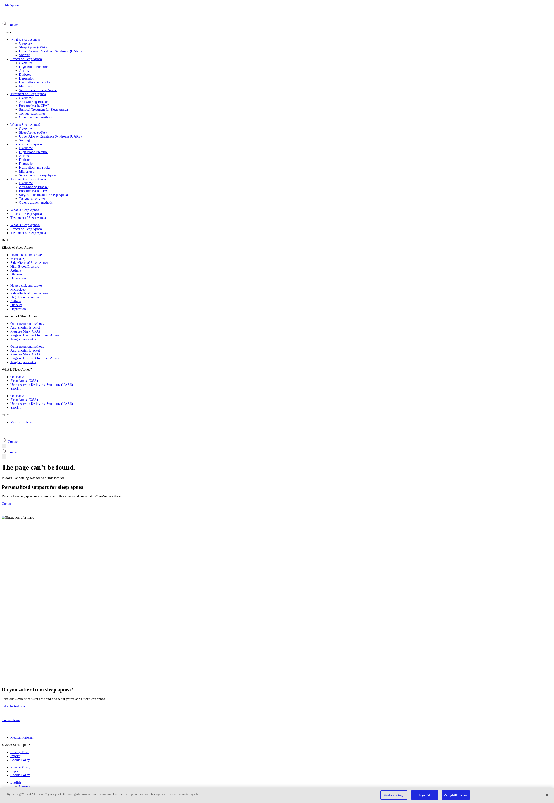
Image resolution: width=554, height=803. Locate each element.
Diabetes (25, 74)
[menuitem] (15, 782)
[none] (281, 784)
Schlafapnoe (10, 5)
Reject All (425, 795)
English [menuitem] (15, 782)
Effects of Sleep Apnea (26, 59)
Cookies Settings (394, 795)
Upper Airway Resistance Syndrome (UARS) (50, 51)
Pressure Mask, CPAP (34, 105)
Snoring (24, 55)
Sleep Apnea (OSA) (33, 47)
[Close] (547, 795)
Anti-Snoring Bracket (33, 102)
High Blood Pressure (33, 67)
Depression (26, 78)
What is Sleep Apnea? (25, 39)
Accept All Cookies (455, 795)
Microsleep (26, 86)
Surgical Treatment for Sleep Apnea (43, 109)
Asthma (24, 70)
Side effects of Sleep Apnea (38, 90)
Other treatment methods (36, 117)
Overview (26, 43)
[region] (277, 795)
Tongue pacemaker (32, 113)
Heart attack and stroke (34, 82)
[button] (5, 240)
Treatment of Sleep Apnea (28, 94)
